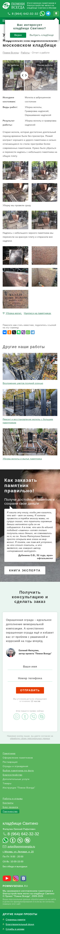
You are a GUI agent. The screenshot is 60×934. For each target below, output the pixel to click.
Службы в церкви (15, 929)
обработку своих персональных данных (30, 738)
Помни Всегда (11, 52)
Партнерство (10, 811)
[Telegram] (33, 332)
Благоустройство (12, 774)
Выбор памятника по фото (18, 770)
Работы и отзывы (13, 798)
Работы (25, 52)
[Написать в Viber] (34, 713)
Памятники (9, 753)
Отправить (30, 690)
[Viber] (23, 332)
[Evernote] (19, 332)
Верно (18, 35)
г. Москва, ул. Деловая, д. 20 (18, 851)
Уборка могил (13, 313)
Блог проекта (10, 807)
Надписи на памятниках (37, 313)
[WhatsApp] (28, 332)
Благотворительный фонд (20, 924)
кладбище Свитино (20, 823)
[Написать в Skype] (42, 713)
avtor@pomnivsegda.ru (21, 846)
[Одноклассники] (9, 332)
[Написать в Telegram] (48, 13)
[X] (14, 332)
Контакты (8, 802)
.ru (15, 886)
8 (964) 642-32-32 (25, 13)
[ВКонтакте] (5, 332)
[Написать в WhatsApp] (42, 13)
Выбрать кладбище (42, 35)
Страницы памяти (15, 919)
